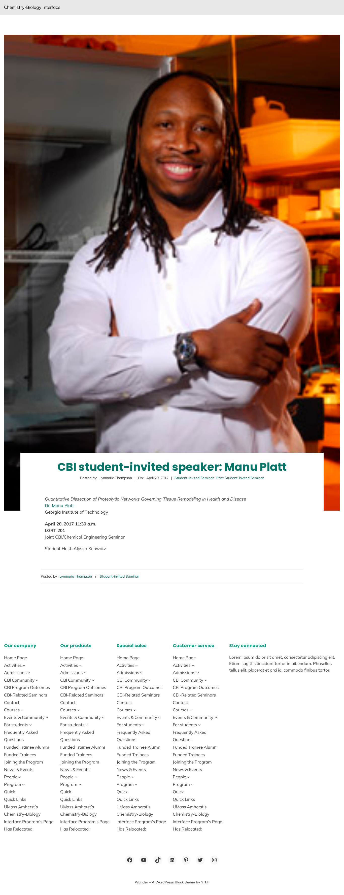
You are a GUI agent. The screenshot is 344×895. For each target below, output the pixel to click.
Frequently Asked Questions (21, 736)
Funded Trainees (20, 754)
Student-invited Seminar (194, 478)
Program (12, 784)
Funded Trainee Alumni (26, 747)
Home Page (15, 657)
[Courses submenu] (22, 710)
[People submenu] (19, 777)
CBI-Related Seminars (25, 695)
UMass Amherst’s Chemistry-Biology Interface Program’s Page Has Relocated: (28, 818)
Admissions (15, 672)
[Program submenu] (23, 784)
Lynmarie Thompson (75, 576)
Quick (9, 791)
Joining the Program (23, 762)
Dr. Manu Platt (59, 505)
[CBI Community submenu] (37, 680)
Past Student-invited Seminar (240, 478)
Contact (11, 702)
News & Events (18, 769)
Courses (12, 709)
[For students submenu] (30, 724)
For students (16, 724)
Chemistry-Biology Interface (32, 7)
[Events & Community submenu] (47, 717)
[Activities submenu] (24, 665)
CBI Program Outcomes (27, 687)
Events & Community (24, 717)
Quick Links (15, 799)
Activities (13, 665)
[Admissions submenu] (28, 672)
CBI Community (19, 680)
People (10, 776)
